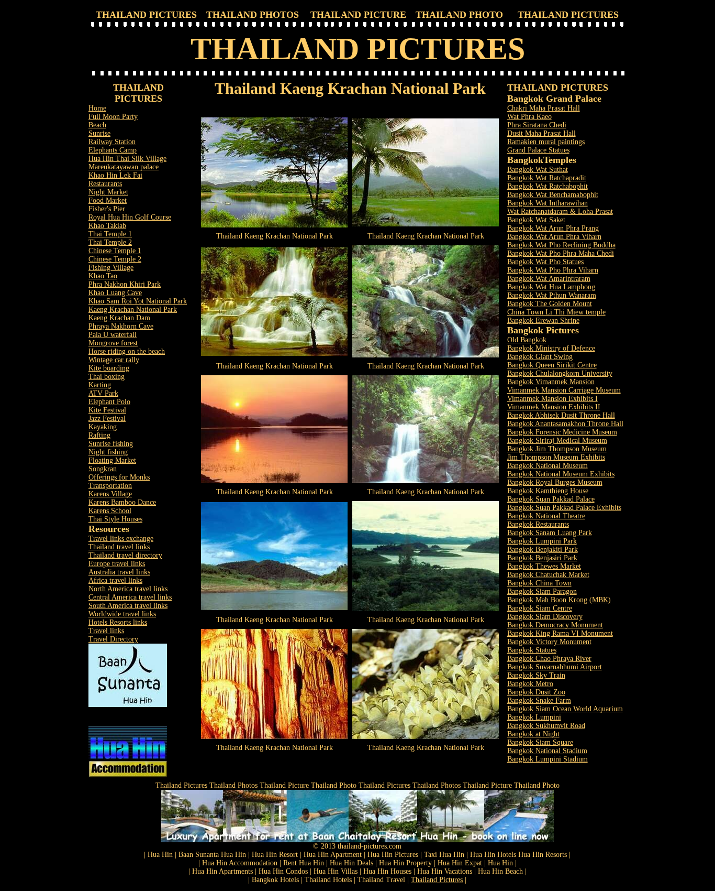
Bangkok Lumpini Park (542, 541)
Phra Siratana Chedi (536, 125)
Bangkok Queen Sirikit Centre (552, 365)
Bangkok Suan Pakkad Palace (551, 499)
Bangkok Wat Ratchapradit (546, 178)
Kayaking (102, 427)
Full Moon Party (113, 117)
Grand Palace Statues (538, 150)
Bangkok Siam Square (540, 742)
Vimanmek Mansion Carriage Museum (564, 390)
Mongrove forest (113, 343)
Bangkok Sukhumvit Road (546, 726)
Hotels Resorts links (117, 622)
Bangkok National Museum (547, 466)
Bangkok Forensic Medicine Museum (562, 432)
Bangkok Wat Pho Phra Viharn (552, 270)
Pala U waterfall (112, 335)
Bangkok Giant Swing (540, 357)
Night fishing (108, 452)
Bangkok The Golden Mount (549, 304)
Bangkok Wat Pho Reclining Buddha (561, 245)
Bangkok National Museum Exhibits (561, 474)
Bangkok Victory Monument (549, 642)
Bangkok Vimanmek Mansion (551, 382)
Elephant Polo (109, 402)
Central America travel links (130, 597)
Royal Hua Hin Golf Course (129, 217)
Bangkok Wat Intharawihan (547, 203)
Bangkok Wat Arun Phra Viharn (554, 237)
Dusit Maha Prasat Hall (541, 133)
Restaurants (105, 184)
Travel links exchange (120, 538)
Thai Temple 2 (110, 242)
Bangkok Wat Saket (536, 220)
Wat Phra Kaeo (529, 117)
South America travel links (127, 606)
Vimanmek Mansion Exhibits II (553, 407)
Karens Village (110, 494)
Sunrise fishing (110, 444)
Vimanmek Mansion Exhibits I (552, 399)
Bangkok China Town (539, 583)
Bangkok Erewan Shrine (543, 320)
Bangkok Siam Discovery (545, 617)
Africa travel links (115, 580)
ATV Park (103, 393)
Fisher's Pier (106, 209)
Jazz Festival (107, 418)
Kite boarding (108, 368)
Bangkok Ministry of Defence (551, 348)
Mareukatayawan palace (123, 167)
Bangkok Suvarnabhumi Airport (554, 667)
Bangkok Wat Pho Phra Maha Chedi (560, 253)
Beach (97, 125)
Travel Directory (113, 639)
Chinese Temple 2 (114, 259)
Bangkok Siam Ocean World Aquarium (565, 709)
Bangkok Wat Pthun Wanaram (551, 295)
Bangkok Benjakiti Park (542, 549)
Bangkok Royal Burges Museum (554, 482)
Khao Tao (102, 276)
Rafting (99, 435)
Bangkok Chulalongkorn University (559, 373)
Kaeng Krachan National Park (132, 309)
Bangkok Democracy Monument (555, 625)
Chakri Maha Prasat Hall (543, 108)
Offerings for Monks (119, 477)
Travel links (106, 631)
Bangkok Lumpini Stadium (547, 759)
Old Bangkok (526, 340)
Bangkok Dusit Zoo (536, 692)
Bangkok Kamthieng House (547, 491)
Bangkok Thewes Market (544, 566)
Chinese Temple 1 (114, 251)
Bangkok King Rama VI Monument (560, 633)
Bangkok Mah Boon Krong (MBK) (559, 600)
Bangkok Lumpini (534, 717)
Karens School (109, 511)
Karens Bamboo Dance (122, 502)
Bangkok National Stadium (547, 751)
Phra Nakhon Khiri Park (124, 284)
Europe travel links (116, 564)
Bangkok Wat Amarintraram (548, 278)
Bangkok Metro (530, 684)
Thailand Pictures (437, 880)
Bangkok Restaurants (538, 524)
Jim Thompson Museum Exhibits (556, 457)
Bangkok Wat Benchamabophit (552, 195)
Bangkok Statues (531, 650)
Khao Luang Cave (115, 293)
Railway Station (112, 142)
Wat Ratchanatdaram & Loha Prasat (560, 211)
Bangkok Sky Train (536, 675)
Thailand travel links (119, 547)
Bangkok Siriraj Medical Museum (557, 440)
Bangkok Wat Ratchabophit (547, 186)
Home (97, 108)
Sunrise (99, 133)
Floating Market (112, 460)
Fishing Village (110, 267)
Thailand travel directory (125, 555)
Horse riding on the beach (126, 351)
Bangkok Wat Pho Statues (545, 262)
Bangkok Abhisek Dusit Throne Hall (561, 415)
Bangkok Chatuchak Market (548, 575)
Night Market (108, 192)
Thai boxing (106, 377)
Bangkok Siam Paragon (542, 591)
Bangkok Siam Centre (539, 608)
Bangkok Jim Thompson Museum (557, 449)
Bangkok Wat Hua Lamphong (551, 287)
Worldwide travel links (122, 614)
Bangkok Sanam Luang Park (549, 533)
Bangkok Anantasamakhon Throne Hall (565, 424)
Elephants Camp (112, 150)
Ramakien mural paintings (546, 142)
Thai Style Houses (115, 519)
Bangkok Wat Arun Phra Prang (553, 228)
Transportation (110, 486)
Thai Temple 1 (110, 234)
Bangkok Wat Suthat (537, 169)
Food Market (107, 200)
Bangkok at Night (533, 734)
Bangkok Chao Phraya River (549, 658)
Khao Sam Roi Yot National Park (137, 301)
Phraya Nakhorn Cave (120, 326)
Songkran (102, 469)
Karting (99, 385)
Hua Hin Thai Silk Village (127, 158)
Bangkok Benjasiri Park (542, 558)
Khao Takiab (107, 226)
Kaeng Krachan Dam (119, 318)
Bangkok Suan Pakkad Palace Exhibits (564, 508)
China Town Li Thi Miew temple (556, 312)
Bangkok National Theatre (546, 516)
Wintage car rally (113, 360)
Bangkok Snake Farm (539, 700)
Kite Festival (107, 410)
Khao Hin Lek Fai (115, 175)
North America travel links (127, 589)
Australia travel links (119, 572)
